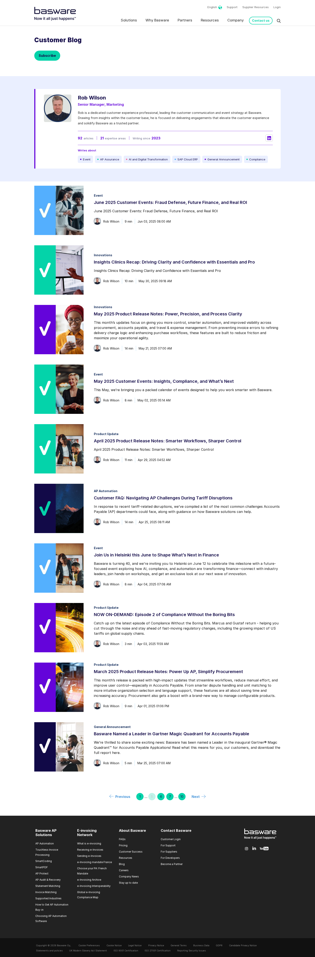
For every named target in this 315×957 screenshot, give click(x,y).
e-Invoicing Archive (89, 879)
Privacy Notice (156, 945)
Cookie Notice (114, 945)
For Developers (170, 857)
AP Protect (41, 873)
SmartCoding (43, 861)
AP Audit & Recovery (48, 879)
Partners (185, 20)
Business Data (201, 945)
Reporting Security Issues (191, 950)
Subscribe (47, 55)
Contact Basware (176, 830)
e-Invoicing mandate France (94, 862)
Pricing (123, 845)
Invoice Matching (46, 892)
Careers (124, 870)
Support (232, 7)
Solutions (129, 20)
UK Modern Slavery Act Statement (88, 950)
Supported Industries (48, 898)
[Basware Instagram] (246, 849)
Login (277, 7)
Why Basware (157, 20)
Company (235, 20)
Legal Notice (135, 945)
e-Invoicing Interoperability (94, 886)
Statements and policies (49, 950)
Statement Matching (47, 886)
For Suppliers (169, 851)
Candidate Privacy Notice (243, 945)
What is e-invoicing (89, 843)
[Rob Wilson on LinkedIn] (269, 138)
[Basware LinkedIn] (254, 848)
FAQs (122, 839)
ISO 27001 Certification (158, 950)
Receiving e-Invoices (90, 849)
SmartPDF (41, 867)
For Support (168, 845)
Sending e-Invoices (89, 856)
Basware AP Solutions (46, 832)
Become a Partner (172, 864)
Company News (129, 876)
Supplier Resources (255, 7)
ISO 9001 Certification (126, 950)
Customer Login (171, 839)
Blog (122, 864)
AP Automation (44, 843)
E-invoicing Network (87, 832)
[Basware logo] (260, 839)
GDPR (219, 945)
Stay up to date (128, 882)
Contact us (261, 20)
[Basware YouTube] (264, 849)
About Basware (132, 830)
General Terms (179, 945)
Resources (210, 20)
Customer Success (130, 851)
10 (181, 796)
